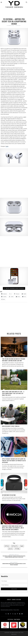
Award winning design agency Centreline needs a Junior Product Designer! (14, 563)
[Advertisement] (14, 13)
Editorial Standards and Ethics (7, 609)
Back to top (13, 634)
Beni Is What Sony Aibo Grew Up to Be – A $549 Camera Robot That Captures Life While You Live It (13, 393)
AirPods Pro (15, 546)
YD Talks (17, 548)
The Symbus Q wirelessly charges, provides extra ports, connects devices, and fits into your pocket (14, 556)
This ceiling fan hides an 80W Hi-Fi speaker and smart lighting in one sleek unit (13, 360)
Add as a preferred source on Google (15, 288)
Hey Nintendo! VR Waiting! (9, 495)
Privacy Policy (16, 609)
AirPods (7, 546)
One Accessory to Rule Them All (11, 426)
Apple (7, 146)
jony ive (10, 548)
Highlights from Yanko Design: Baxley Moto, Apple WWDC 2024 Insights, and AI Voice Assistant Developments (13, 527)
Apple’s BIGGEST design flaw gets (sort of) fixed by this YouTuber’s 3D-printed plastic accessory (14, 460)
